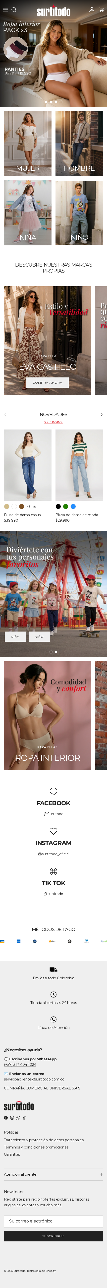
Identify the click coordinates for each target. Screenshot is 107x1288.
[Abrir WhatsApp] (94, 1275)
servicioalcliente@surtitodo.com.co (34, 1079)
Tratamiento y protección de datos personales (44, 1140)
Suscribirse (53, 1236)
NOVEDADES (53, 414)
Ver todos (53, 422)
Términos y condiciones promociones (36, 1147)
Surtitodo (19, 1271)
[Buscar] (16, 9)
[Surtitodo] (53, 9)
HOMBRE (40, 637)
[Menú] (5, 9)
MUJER (69, 637)
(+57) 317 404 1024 (20, 1064)
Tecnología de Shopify (41, 1271)
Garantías (12, 1154)
